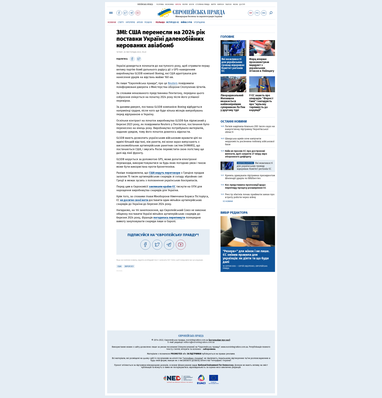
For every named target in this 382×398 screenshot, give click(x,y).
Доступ (242, 4)
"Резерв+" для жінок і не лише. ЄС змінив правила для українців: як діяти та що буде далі (246, 256)
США (119, 266)
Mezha (235, 4)
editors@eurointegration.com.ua (199, 342)
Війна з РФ (186, 22)
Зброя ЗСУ (129, 266)
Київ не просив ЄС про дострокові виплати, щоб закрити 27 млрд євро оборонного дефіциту (246, 154)
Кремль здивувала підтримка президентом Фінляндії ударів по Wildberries (250, 177)
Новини (112, 22)
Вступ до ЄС (172, 22)
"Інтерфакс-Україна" (193, 358)
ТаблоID (228, 4)
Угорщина (199, 22)
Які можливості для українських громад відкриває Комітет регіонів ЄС (232, 65)
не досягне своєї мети (134, 200)
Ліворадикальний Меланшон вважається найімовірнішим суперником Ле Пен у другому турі (233, 103)
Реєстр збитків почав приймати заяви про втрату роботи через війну (249, 196)
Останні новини (234, 121)
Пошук (148, 22)
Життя (213, 4)
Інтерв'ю (130, 22)
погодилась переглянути (169, 217)
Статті (121, 22)
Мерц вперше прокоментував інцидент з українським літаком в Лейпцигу (261, 65)
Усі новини (228, 201)
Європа (178, 4)
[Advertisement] (163, 292)
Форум (185, 4)
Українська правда (145, 4)
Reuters (173, 83)
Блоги (191, 4)
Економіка (169, 4)
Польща (160, 22)
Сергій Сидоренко (246, 266)
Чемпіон (220, 4)
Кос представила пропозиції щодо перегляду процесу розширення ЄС (245, 186)
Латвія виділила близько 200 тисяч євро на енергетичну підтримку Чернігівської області (250, 129)
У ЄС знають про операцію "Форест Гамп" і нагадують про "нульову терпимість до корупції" (261, 103)
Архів (140, 22)
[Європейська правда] (191, 12)
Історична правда (202, 4)
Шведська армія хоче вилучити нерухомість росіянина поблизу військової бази (249, 141)
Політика (160, 4)
